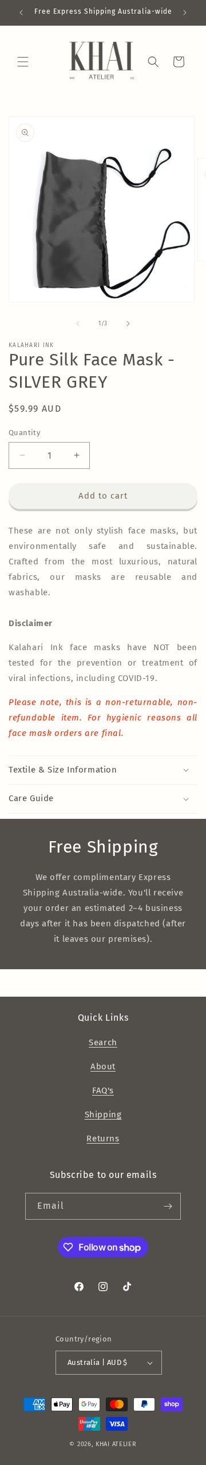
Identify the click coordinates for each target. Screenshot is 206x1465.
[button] (22, 61)
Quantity (24, 432)
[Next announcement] (184, 12)
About (103, 1066)
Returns (102, 1138)
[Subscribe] (167, 1206)
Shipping (103, 1114)
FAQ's (103, 1090)
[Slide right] (128, 323)
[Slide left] (77, 323)
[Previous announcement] (21, 12)
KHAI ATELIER (116, 1444)
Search (103, 1042)
